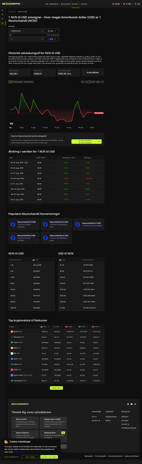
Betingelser (89, 456)
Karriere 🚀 (96, 420)
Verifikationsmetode (128, 428)
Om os (94, 417)
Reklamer (124, 417)
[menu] (3, 17)
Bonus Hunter (65, 4)
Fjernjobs (124, 420)
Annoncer (84, 4)
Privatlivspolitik (100, 456)
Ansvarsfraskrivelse (115, 456)
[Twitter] (128, 404)
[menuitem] (3, 10)
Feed (46, 4)
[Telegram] (135, 404)
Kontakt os (125, 424)
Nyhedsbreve (54, 4)
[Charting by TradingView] (11, 124)
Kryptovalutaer (111, 417)
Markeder (75, 4)
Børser (108, 420)
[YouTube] (131, 404)
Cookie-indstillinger (131, 456)
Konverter (12, 12)
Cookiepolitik (18, 452)
